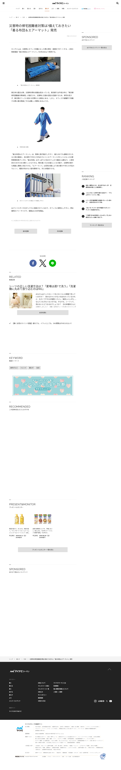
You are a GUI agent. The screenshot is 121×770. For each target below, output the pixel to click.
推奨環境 (40, 698)
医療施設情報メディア (83, 740)
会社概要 (44, 756)
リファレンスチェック (95, 752)
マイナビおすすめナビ (15, 711)
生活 (24, 17)
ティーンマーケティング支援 (85, 736)
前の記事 (26, 231)
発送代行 (59, 752)
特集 (63, 8)
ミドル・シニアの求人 (52, 728)
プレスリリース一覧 (43, 689)
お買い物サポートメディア (96, 740)
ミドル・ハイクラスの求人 (92, 726)
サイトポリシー (42, 695)
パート (43, 728)
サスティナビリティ (56, 756)
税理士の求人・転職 (40, 747)
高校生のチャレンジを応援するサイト (68, 736)
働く (23, 8)
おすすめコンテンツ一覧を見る (97, 48)
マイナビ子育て (90, 738)
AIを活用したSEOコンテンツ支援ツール (56, 742)
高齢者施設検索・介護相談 (73, 742)
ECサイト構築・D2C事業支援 (42, 740)
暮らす (47, 8)
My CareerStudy (63, 740)
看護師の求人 (63, 747)
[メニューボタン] (3, 3)
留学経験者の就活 (46, 726)
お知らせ (40, 692)
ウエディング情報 (62, 738)
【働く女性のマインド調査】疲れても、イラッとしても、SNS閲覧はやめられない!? (42, 323)
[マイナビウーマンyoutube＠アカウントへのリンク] (110, 701)
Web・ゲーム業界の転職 (47, 745)
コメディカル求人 (72, 747)
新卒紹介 (66, 745)
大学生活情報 (96, 736)
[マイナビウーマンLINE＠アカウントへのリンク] (101, 701)
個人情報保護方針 (76, 756)
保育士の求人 (91, 747)
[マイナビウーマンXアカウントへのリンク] (107, 701)
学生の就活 (38, 726)
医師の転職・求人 (82, 747)
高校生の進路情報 (39, 733)
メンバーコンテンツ (72, 8)
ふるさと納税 (54, 740)
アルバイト (38, 728)
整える (29, 8)
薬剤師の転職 (55, 747)
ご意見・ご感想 (58, 692)
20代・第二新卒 (58, 745)
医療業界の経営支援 (47, 749)
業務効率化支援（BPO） (49, 752)
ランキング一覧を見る (97, 225)
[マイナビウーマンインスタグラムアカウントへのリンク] (95, 701)
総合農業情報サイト (80, 738)
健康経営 (65, 752)
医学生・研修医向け (65, 726)
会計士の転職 (94, 745)
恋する (41, 8)
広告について (41, 683)
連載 (58, 8)
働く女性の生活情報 (40, 738)
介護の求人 (38, 749)
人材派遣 (37, 745)
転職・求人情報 (75, 726)
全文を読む (42, 313)
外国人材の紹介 (57, 749)
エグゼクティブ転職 (84, 745)
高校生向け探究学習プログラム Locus (54, 733)
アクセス (49, 756)
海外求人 (83, 726)
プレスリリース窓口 (43, 686)
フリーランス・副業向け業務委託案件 (87, 728)
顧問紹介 (49, 747)
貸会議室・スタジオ (73, 752)
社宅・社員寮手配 (84, 752)
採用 (63, 756)
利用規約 (56, 686)
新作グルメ (14, 368)
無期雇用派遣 (99, 747)
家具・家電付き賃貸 (40, 742)
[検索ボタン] (117, 3)
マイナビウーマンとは (60, 683)
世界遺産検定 (71, 738)
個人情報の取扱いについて (61, 689)
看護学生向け (55, 726)
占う (53, 8)
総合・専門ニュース (52, 736)
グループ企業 (68, 756)
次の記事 (60, 231)
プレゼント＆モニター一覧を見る (42, 550)
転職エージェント (74, 745)
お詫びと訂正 (41, 701)
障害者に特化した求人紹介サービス (67, 728)
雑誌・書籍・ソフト (51, 738)
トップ (17, 8)
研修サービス (38, 752)
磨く (35, 8)
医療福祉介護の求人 (40, 730)
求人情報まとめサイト (40, 736)
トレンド (23, 368)
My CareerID (72, 740)
